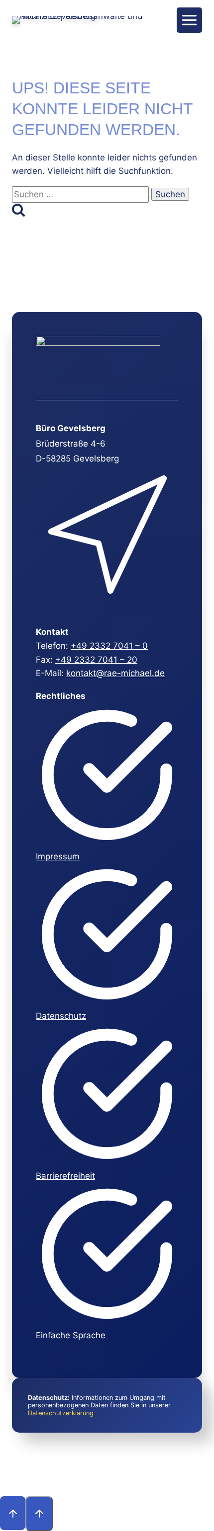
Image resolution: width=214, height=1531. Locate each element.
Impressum (58, 856)
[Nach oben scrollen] (12, 1513)
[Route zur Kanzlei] (106, 606)
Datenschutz (61, 1016)
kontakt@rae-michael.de (115, 673)
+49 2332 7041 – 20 (96, 660)
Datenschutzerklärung (61, 1413)
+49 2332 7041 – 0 (109, 646)
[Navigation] (189, 20)
